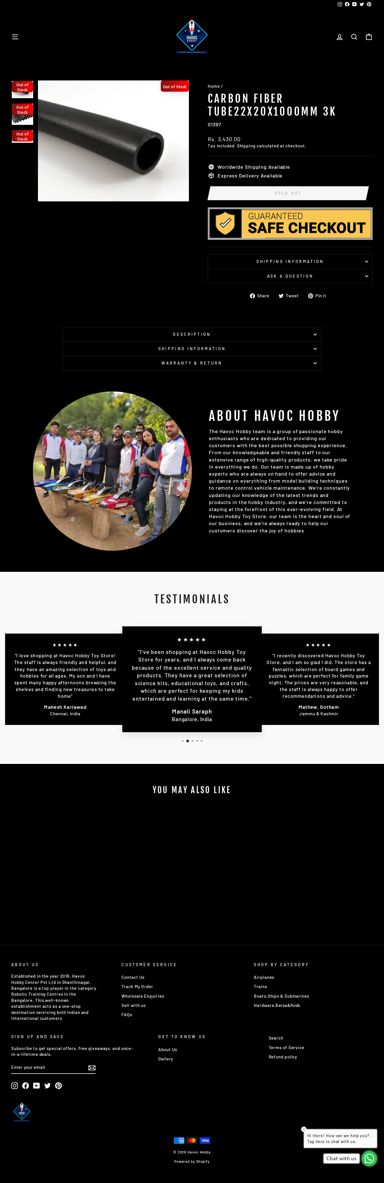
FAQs (126, 1014)
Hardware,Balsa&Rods (277, 1005)
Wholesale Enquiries (142, 995)
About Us (167, 1049)
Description (192, 334)
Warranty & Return (191, 363)
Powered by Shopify (192, 1161)
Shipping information (290, 261)
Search (276, 1037)
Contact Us (132, 977)
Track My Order (137, 986)
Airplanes (264, 977)
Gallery (165, 1058)
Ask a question (290, 276)
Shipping (246, 145)
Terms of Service (286, 1047)
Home (214, 86)
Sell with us (133, 1005)
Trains (260, 986)
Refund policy (283, 1056)
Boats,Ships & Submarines (281, 995)
